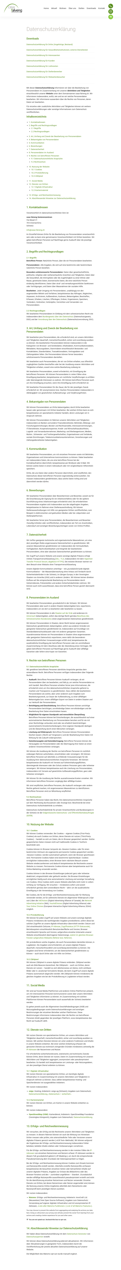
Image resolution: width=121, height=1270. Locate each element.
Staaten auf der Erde (64, 613)
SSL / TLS (60, 559)
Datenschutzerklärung (38, 1094)
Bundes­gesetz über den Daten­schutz (58, 316)
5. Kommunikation (36, 143)
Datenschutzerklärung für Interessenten (43, 55)
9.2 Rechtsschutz (38, 162)
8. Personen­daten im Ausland (41, 152)
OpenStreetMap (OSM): (39, 1114)
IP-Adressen (31, 1049)
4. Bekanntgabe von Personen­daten (44, 139)
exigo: (31, 1091)
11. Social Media (36, 181)
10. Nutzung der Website (39, 167)
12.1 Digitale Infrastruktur (42, 187)
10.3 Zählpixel (37, 176)
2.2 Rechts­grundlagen (40, 131)
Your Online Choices (34, 906)
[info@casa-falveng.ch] (110, 13)
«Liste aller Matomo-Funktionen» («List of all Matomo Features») (65, 1206)
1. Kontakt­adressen (37, 122)
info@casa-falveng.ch (35, 230)
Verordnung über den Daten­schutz (52, 319)
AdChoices (42, 900)
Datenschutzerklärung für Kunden (40, 61)
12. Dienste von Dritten (38, 184)
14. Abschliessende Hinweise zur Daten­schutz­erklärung (52, 198)
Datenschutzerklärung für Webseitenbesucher (45, 77)
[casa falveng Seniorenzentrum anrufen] (110, 8)
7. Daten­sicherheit (36, 149)
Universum (31, 616)
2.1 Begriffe (36, 128)
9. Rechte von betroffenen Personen (44, 156)
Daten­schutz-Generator (77, 1234)
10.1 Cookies (36, 169)
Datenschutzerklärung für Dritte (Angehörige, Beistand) (49, 44)
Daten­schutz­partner (34, 1237)
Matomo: (32, 1197)
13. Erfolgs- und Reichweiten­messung (44, 195)
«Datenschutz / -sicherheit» (59, 1094)
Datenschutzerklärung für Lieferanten (42, 66)
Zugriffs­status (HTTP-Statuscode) (75, 926)
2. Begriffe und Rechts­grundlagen (43, 125)
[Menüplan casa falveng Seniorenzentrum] (110, 19)
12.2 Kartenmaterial (39, 190)
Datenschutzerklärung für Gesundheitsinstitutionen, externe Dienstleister (57, 50)
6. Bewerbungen (35, 146)
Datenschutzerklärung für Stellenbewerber (44, 71)
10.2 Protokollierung (39, 173)
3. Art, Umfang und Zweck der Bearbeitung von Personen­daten (55, 136)
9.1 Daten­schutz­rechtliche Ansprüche (47, 158)
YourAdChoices (55, 903)
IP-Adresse (55, 926)
